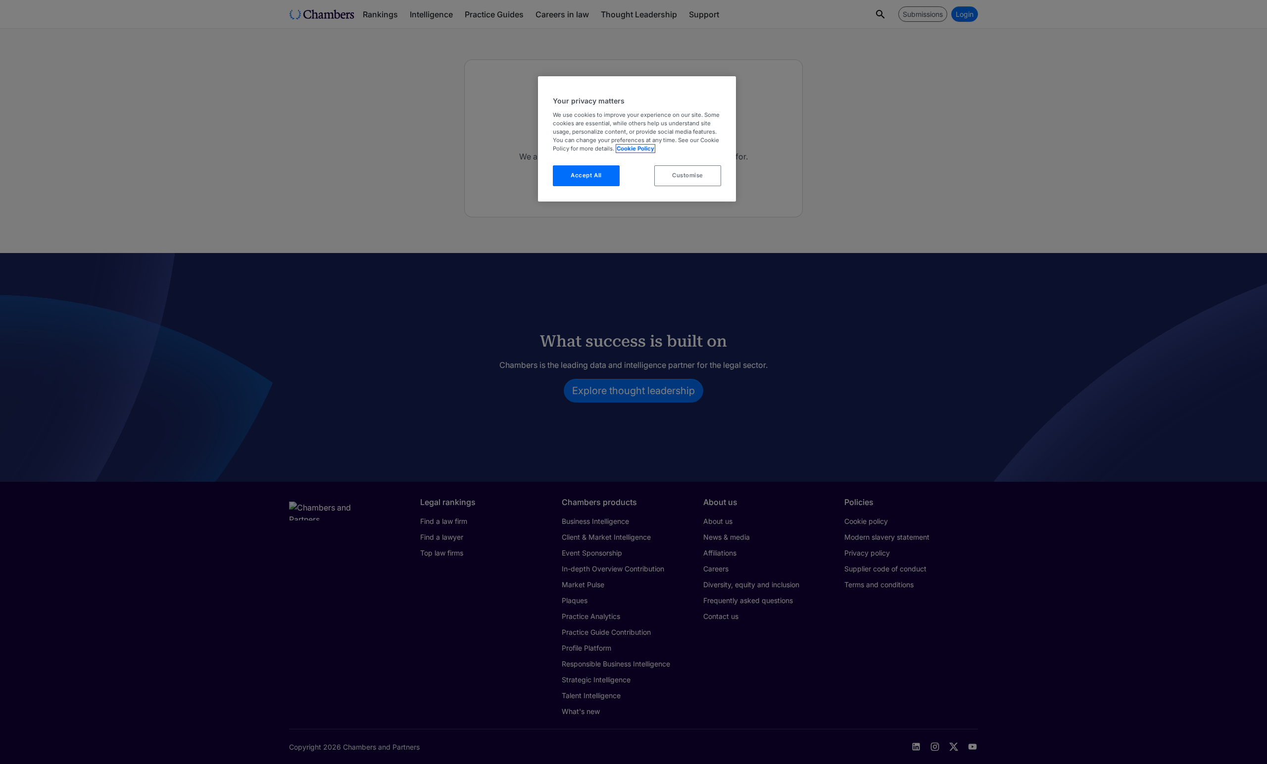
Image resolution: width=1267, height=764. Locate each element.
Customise (687, 175)
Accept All (586, 175)
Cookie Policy (635, 148)
